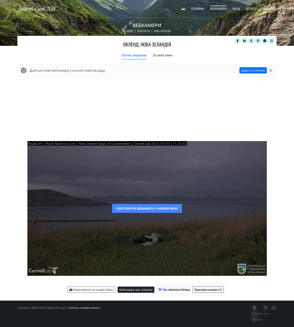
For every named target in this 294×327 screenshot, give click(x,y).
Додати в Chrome (253, 70)
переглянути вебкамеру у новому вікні (147, 208)
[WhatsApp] (272, 41)
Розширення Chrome (254, 316)
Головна (197, 8)
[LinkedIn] (244, 41)
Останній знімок (162, 55)
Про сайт (270, 8)
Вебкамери (218, 8)
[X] (251, 41)
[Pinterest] (258, 41)
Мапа (236, 8)
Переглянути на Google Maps (92, 290)
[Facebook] (238, 41)
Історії (251, 8)
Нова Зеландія (162, 31)
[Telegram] (265, 41)
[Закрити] (270, 70)
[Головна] (40, 8)
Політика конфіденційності (84, 307)
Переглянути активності (207, 289)
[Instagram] (274, 308)
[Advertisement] (147, 108)
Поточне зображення (134, 55)
